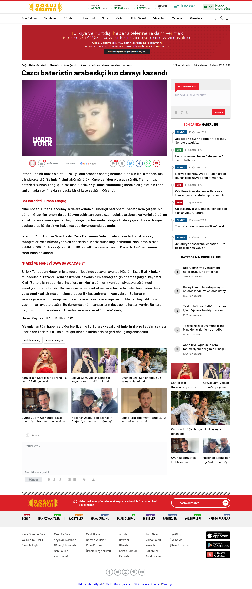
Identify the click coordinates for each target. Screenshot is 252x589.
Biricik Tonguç (32, 340)
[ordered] (69, 479)
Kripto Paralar (219, 517)
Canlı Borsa (93, 534)
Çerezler (126, 584)
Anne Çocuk (70, 65)
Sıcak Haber (153, 556)
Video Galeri (153, 540)
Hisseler (149, 517)
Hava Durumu (100, 517)
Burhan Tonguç (54, 340)
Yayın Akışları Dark (65, 540)
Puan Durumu (126, 517)
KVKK (136, 584)
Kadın (120, 18)
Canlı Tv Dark (62, 534)
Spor (105, 18)
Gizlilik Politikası (111, 584)
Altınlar (124, 534)
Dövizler (124, 540)
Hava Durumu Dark (33, 534)
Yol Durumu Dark (32, 540)
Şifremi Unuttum (180, 545)
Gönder (33, 479)
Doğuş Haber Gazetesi (34, 65)
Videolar (159, 18)
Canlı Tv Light (30, 545)
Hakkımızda (84, 584)
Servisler (50, 18)
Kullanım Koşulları (151, 584)
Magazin (54, 65)
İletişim (97, 584)
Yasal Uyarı (168, 584)
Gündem (69, 18)
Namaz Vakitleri (49, 517)
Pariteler (170, 517)
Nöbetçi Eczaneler (66, 545)
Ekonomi (88, 18)
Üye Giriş (175, 534)
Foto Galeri (138, 18)
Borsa (26, 517)
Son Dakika (29, 18)
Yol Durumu (193, 517)
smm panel (61, 556)
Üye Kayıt (176, 540)
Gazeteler (197, 18)
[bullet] (75, 479)
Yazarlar (177, 18)
